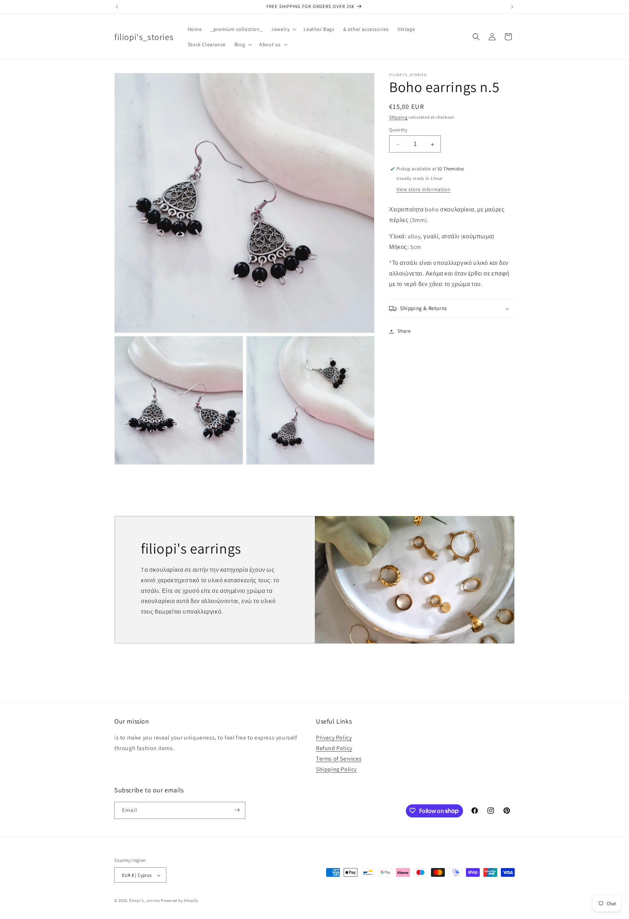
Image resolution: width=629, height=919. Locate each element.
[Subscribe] (237, 810)
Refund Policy (334, 748)
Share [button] (404, 331)
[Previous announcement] (117, 7)
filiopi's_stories (144, 900)
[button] (283, 29)
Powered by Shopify (179, 900)
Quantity (398, 130)
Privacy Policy (334, 738)
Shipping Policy (336, 769)
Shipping (398, 117)
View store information (423, 189)
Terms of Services (338, 758)
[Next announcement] (512, 7)
